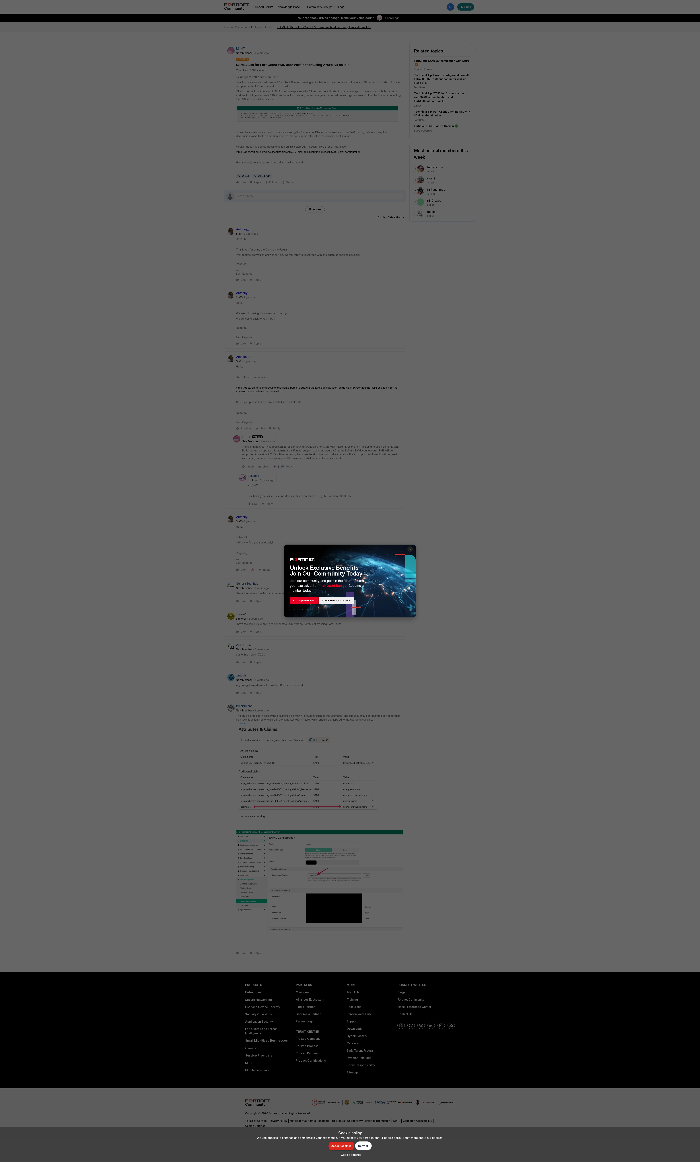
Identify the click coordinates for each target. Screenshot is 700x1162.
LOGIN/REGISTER (303, 600)
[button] (350, 1155)
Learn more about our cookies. (423, 1138)
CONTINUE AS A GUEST (336, 600)
